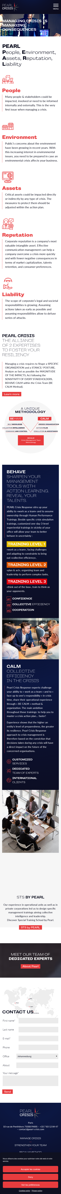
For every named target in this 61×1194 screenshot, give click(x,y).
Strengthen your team (31, 1145)
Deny (30, 1176)
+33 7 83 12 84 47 (49, 1126)
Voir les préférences (30, 1184)
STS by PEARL (30, 927)
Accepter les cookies (30, 1169)
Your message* (11, 1073)
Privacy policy (37, 1190)
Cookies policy (24, 1190)
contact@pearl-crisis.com (31, 1129)
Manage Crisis (30, 1138)
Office (6, 1056)
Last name (8, 1029)
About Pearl (31, 966)
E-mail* (7, 1038)
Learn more (11, 394)
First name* (9, 1020)
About (6, 1065)
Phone (6, 1047)
